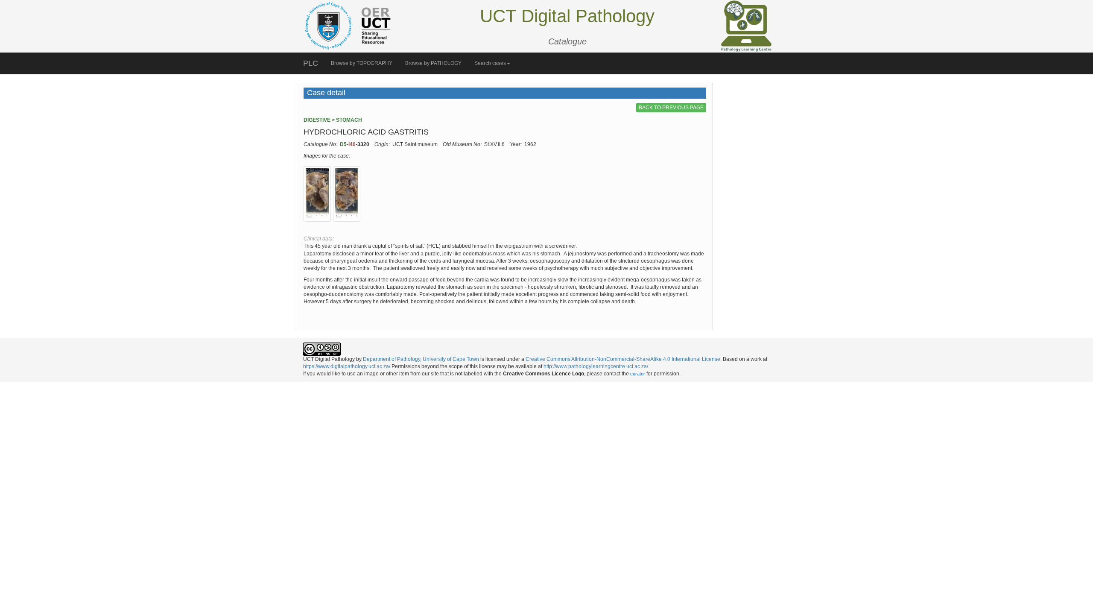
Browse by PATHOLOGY (433, 63)
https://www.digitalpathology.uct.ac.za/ (346, 366)
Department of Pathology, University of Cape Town (421, 359)
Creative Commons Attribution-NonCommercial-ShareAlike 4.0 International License (623, 359)
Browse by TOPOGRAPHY (361, 63)
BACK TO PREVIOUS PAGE (671, 108)
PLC (310, 63)
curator (637, 373)
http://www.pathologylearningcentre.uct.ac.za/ (596, 366)
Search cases (490, 63)
